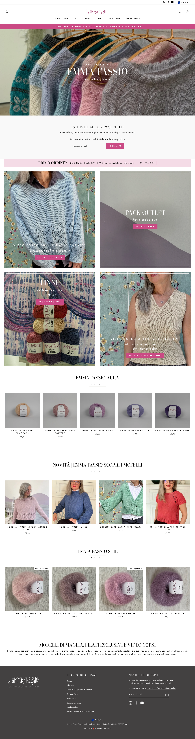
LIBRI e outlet (114, 18)
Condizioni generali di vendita (79, 689)
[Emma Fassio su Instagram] (130, 703)
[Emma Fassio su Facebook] (136, 703)
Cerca (69, 681)
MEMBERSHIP (133, 18)
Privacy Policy (73, 694)
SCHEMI (86, 18)
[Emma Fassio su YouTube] (142, 703)
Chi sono (70, 685)
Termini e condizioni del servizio (80, 711)
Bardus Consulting (104, 728)
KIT (75, 18)
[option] (97, 26)
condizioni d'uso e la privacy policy (108, 139)
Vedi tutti (97, 384)
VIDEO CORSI (62, 18)
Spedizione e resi (74, 703)
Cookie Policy (72, 707)
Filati (98, 18)
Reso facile (71, 698)
